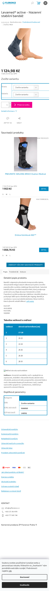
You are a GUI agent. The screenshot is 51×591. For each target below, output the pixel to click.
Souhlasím (24, 585)
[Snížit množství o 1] (10, 106)
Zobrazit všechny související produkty (25, 265)
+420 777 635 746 (11, 515)
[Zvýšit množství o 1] (10, 103)
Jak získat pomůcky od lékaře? (12, 472)
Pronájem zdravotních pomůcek (13, 453)
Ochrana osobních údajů (10, 486)
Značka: (8, 24)
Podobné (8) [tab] (13, 272)
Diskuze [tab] (23, 272)
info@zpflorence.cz (12, 508)
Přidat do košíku (23, 105)
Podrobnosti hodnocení (31, 22)
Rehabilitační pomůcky (9, 439)
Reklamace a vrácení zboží (11, 491)
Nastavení (24, 577)
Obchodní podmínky (8, 482)
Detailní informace (8, 111)
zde (10, 571)
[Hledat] (32, 3)
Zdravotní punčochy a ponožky (12, 443)
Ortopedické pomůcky (9, 429)
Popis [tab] (5, 272)
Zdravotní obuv (7, 448)
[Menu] (45, 3)
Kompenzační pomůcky (9, 434)
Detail (44, 189)
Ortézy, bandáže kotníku (31, 398)
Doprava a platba (7, 477)
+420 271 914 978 (11, 511)
